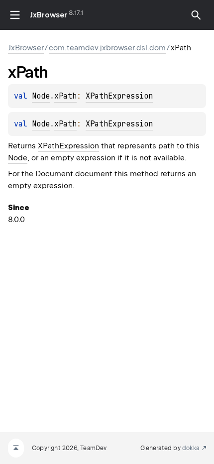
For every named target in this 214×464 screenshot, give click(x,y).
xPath (65, 96)
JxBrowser (48, 14)
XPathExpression (119, 96)
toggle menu (15, 15)
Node (41, 96)
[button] (196, 15)
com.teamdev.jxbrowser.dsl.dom (107, 47)
